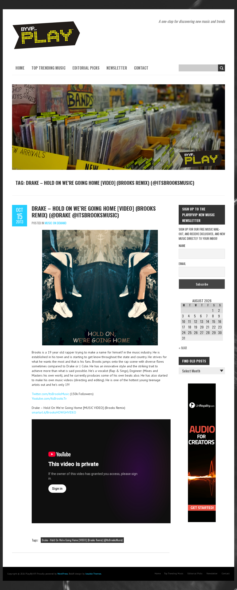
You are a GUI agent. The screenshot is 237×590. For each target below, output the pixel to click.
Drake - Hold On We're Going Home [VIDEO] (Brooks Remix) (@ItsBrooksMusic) (82, 540)
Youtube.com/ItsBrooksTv (49, 398)
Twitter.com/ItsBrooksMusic (50, 394)
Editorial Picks (86, 68)
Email (182, 263)
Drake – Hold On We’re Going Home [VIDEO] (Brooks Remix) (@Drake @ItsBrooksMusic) (94, 211)
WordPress (62, 573)
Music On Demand (55, 223)
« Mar (183, 347)
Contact (141, 68)
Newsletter (116, 68)
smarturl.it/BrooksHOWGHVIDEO (54, 412)
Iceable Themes (93, 573)
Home (20, 68)
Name (182, 245)
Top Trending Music (48, 68)
